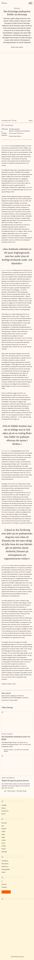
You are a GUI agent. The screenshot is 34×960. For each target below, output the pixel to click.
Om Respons (5, 861)
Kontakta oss (5, 866)
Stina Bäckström (10, 777)
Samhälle (4, 805)
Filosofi (30, 120)
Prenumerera (5, 863)
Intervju (4, 849)
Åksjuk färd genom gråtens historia (15, 780)
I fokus (3, 843)
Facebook (4, 884)
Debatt (3, 834)
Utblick (3, 831)
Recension (17, 8)
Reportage (4, 851)
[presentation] (17, 721)
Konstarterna (5, 811)
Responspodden (6, 869)
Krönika (4, 846)
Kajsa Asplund (19, 47)
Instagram (4, 887)
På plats (4, 840)
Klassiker (4, 828)
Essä (3, 826)
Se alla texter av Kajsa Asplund (10, 700)
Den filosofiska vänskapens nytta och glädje (16, 738)
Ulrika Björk (10, 734)
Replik (3, 837)
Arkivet (3, 872)
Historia (4, 808)
